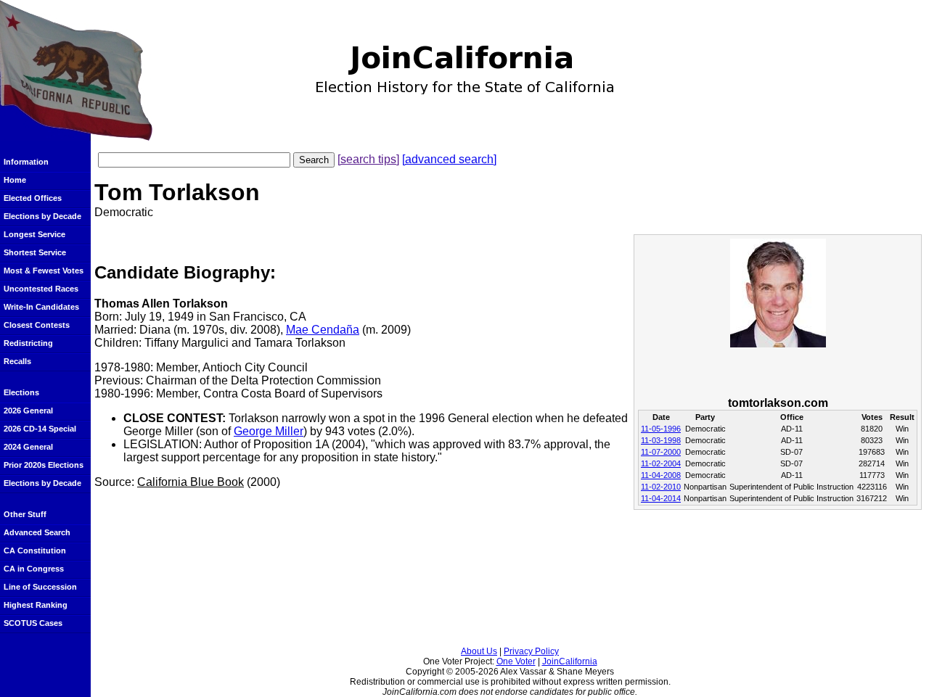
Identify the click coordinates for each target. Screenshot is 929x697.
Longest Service (34, 234)
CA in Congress (34, 568)
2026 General (28, 410)
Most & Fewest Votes (43, 270)
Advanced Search (37, 532)
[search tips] (368, 159)
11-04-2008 (661, 475)
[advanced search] (449, 159)
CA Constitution (35, 550)
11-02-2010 (661, 486)
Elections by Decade (42, 216)
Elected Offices (33, 198)
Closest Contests (37, 325)
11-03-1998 (661, 440)
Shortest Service (35, 252)
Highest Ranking (35, 605)
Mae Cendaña (322, 329)
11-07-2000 (661, 452)
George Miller (268, 431)
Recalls (17, 361)
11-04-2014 (661, 498)
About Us (479, 651)
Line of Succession (40, 586)
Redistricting (28, 343)
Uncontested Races (41, 288)
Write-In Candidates (41, 306)
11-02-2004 (661, 463)
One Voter (516, 661)
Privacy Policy (531, 651)
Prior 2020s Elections (43, 465)
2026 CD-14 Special (40, 428)
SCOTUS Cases (33, 623)
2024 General (28, 446)
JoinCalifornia (569, 661)
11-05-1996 (661, 428)
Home (15, 180)
